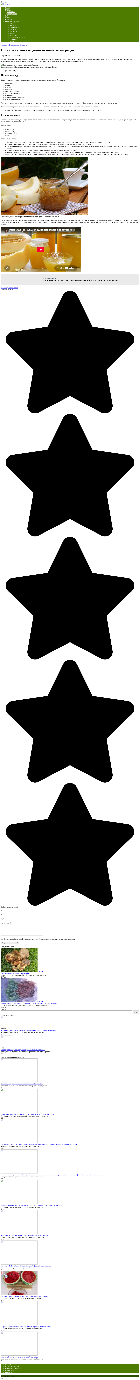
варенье (4, 288)
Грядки (7, 10)
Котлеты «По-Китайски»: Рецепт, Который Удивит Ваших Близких (26, 1266)
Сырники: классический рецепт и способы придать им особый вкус (26, 1326)
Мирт (12, 33)
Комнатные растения (13, 21)
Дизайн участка (11, 14)
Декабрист (14, 25)
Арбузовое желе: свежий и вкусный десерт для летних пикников (25, 1296)
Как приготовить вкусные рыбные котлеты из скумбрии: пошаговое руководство (31, 1205)
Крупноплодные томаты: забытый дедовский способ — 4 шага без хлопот (28, 1030)
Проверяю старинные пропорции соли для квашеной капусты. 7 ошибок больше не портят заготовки (39, 1144)
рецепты (14, 288)
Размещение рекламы (13, 1368)
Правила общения (12, 1366)
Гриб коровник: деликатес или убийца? (15, 973)
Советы (8, 18)
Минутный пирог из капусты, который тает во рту (20, 1357)
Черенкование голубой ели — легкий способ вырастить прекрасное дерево (29, 1003)
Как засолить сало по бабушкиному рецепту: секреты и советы (24, 1235)
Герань (12, 23)
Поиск (3, 1009)
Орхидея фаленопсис (17, 37)
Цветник (8, 20)
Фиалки (13, 41)
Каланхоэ (13, 31)
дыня (9, 288)
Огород (8, 8)
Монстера (13, 35)
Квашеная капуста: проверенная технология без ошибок (22, 1084)
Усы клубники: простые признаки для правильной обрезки (23, 1050)
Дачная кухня (10, 12)
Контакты (9, 1372)
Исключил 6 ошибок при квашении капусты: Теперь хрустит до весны (27, 1114)
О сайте (8, 1364)
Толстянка (13, 39)
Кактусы (13, 29)
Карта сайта (9, 1370)
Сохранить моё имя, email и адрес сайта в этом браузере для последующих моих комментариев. (39, 939)
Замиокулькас (15, 27)
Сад (6, 16)
